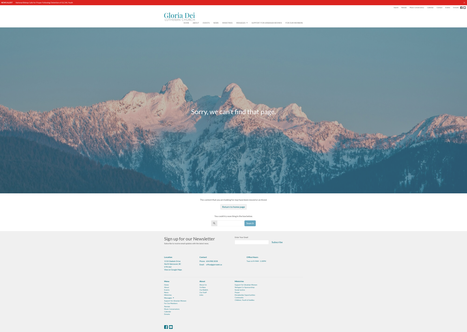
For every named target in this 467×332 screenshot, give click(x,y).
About (196, 23)
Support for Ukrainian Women (246, 285)
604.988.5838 (212, 261)
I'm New (202, 287)
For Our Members (294, 23)
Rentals (404, 7)
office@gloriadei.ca (214, 264)
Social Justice (240, 290)
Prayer (237, 292)
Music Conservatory (417, 7)
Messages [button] (168, 298)
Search (396, 7)
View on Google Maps (173, 270)
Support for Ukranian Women (267, 23)
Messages (241, 23)
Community (239, 297)
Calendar (430, 7)
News (216, 23)
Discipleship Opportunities (245, 295)
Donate (455, 7)
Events (447, 7)
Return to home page (233, 206)
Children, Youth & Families (244, 300)
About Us (203, 285)
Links (201, 295)
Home (186, 23)
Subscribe (277, 242)
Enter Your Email (241, 237)
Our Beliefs (203, 290)
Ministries (227, 23)
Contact (439, 7)
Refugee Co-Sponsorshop (245, 287)
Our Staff (203, 292)
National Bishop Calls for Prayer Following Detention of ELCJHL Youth (44, 2)
